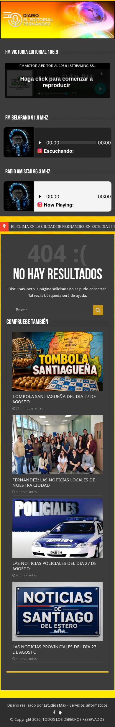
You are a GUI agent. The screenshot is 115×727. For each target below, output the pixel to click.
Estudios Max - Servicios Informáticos (76, 705)
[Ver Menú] (7, 15)
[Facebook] (54, 712)
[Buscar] (98, 310)
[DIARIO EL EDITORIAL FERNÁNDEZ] (57, 20)
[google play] (60, 712)
